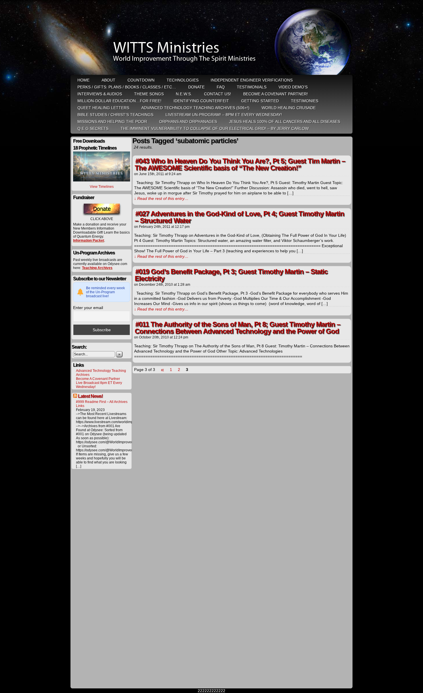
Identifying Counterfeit (201, 101)
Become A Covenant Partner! (275, 94)
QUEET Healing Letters (103, 107)
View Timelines (102, 187)
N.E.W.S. (184, 94)
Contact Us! (217, 94)
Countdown (141, 80)
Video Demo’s (293, 87)
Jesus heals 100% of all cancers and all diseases (284, 121)
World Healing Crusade (289, 107)
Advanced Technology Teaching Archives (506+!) (195, 107)
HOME (83, 80)
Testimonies (304, 101)
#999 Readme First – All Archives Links (101, 404)
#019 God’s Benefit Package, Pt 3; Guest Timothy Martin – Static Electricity (231, 275)
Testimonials (251, 87)
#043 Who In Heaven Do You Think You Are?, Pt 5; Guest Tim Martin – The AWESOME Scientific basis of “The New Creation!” (240, 164)
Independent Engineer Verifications (252, 80)
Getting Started (260, 101)
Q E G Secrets (92, 128)
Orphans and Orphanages (188, 121)
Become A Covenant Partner (98, 379)
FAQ (221, 87)
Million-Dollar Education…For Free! (119, 101)
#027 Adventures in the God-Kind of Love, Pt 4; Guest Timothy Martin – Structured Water (239, 217)
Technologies (183, 80)
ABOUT (108, 80)
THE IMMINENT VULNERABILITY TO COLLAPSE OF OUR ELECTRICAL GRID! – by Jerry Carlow (215, 128)
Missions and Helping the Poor (112, 121)
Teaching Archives (97, 268)
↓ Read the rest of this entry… (161, 198)
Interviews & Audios (99, 94)
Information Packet (88, 240)
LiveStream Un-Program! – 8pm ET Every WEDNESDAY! (223, 114)
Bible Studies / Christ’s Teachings (115, 114)
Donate (196, 87)
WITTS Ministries (212, 38)
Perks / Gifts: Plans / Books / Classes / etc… (126, 87)
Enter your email (88, 307)
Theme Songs (149, 94)
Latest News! (90, 396)
